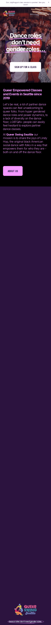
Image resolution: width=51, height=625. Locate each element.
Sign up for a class (25, 67)
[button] (48, 2)
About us (13, 171)
